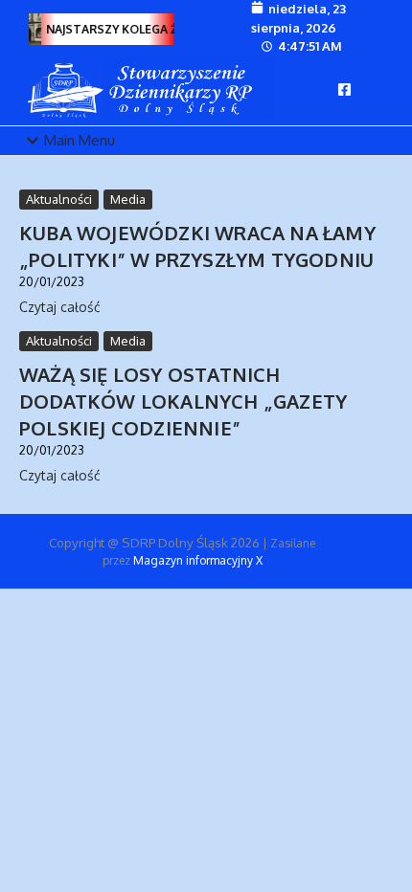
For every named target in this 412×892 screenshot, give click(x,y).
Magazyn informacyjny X (198, 560)
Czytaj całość (60, 307)
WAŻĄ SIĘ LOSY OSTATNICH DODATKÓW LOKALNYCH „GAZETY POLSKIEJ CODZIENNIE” (183, 401)
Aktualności (59, 199)
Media (128, 199)
